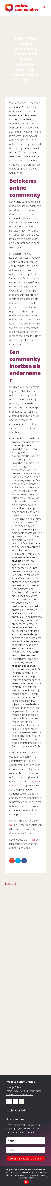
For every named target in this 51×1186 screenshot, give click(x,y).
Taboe (13, 990)
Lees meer (14, 948)
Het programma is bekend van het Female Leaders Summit (22, 1043)
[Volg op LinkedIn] (9, 1101)
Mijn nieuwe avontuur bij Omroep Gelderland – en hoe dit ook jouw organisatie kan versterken (25, 933)
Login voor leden (17, 1110)
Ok (26, 1182)
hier (11, 824)
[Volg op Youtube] (15, 1101)
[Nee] (47, 1176)
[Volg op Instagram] (21, 1101)
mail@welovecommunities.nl (19, 1094)
